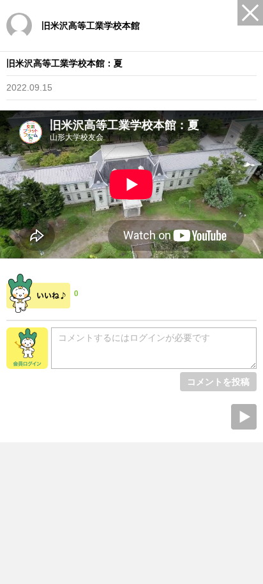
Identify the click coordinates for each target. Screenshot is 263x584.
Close (250, 13)
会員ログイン (27, 348)
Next (244, 417)
